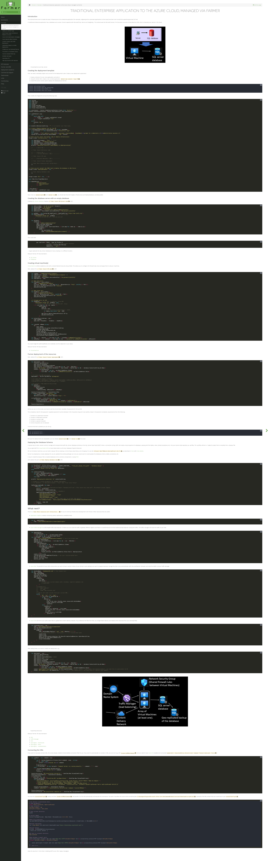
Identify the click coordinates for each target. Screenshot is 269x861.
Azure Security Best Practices (9, 39)
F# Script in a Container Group (10, 51)
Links (2, 78)
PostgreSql (33, 259)
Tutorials (3, 22)
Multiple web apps (6, 56)
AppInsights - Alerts (36, 744)
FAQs (2, 83)
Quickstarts (4, 20)
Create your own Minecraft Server (10, 49)
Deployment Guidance (7, 69)
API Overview (5, 64)
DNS (32, 737)
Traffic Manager (35, 739)
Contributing (4, 81)
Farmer (34, 5)
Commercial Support (7, 72)
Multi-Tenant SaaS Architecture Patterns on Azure (10, 33)
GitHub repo (5, 90)
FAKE (77, 457)
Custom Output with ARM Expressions (8, 42)
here (132, 451)
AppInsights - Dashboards (37, 742)
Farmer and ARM (6, 67)
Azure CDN (33, 620)
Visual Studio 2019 (44, 448)
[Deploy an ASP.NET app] (267, 430)
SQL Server (33, 257)
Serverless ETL (6, 58)
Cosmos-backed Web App (8, 53)
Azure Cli (151, 753)
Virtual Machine (32, 266)
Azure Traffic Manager (36, 527)
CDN (32, 741)
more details (140, 451)
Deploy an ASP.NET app (8, 31)
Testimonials (4, 75)
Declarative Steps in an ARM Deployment (9, 46)
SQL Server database (38, 201)
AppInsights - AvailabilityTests (38, 746)
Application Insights (36, 515)
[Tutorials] (23, 430)
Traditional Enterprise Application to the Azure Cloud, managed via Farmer (10, 27)
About (3, 17)
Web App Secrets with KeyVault (10, 60)
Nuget (3, 92)
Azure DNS (33, 566)
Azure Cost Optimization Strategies (11, 37)
